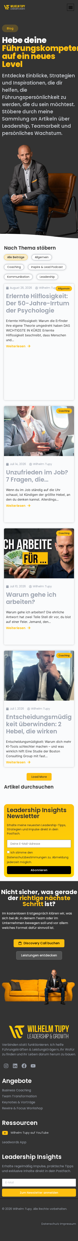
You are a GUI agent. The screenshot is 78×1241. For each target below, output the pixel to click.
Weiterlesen (15, 346)
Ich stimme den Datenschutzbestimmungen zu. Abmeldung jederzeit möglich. (37, 857)
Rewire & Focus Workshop (22, 1108)
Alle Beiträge (15, 257)
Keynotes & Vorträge (18, 1102)
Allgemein (42, 257)
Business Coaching (16, 1090)
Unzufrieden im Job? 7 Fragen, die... (37, 476)
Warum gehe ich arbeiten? (31, 598)
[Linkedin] (15, 1066)
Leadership (47, 277)
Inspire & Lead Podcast (47, 267)
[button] (70, 7)
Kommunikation (18, 277)
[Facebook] (24, 1066)
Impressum (68, 1224)
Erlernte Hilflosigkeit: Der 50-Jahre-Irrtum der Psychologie (37, 303)
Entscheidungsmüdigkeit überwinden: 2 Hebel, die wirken (39, 724)
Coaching (14, 267)
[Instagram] (6, 1066)
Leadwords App (14, 1142)
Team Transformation (19, 1096)
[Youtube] (33, 1066)
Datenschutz (50, 1224)
